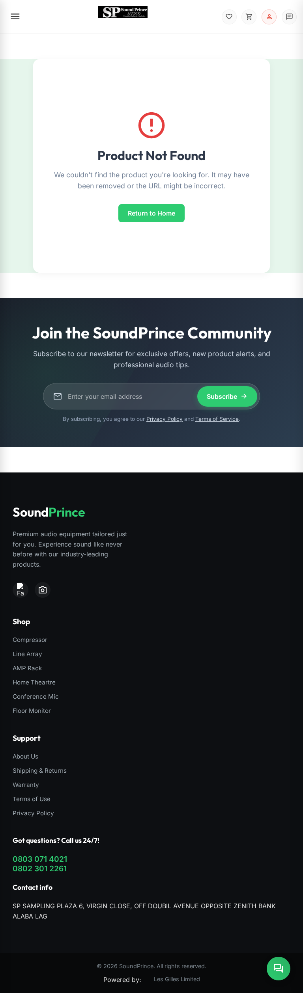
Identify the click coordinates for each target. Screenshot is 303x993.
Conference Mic (36, 696)
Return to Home (151, 213)
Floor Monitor (32, 710)
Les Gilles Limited (177, 979)
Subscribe (227, 396)
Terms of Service (217, 419)
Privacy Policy (164, 419)
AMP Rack (27, 668)
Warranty (26, 784)
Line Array (27, 654)
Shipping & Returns (40, 770)
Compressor (30, 639)
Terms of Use (31, 799)
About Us (25, 756)
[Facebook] (20, 590)
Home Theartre (34, 682)
